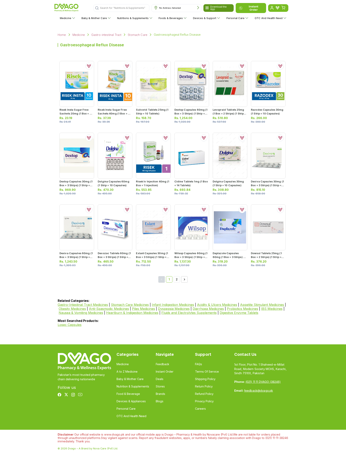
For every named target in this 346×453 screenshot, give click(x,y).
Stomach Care (137, 34)
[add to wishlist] (88, 66)
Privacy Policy (204, 401)
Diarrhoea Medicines (208, 309)
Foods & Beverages (171, 18)
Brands (160, 393)
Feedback (162, 364)
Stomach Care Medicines (130, 305)
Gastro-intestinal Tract (106, 34)
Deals (159, 379)
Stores (160, 386)
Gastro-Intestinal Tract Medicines (83, 305)
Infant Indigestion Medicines (173, 305)
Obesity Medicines (72, 309)
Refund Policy (204, 393)
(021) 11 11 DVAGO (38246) (263, 381)
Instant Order (253, 8)
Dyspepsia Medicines (174, 309)
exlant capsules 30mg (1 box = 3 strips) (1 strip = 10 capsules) (152, 257)
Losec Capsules (69, 325)
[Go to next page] (184, 279)
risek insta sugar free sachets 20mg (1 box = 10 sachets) (76, 113)
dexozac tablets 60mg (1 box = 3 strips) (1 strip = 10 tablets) (114, 257)
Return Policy (204, 386)
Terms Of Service (207, 371)
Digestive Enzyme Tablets (239, 313)
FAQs (198, 364)
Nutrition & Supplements (133, 386)
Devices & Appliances (131, 401)
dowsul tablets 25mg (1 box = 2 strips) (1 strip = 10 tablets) (266, 257)
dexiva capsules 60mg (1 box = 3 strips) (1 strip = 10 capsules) (76, 257)
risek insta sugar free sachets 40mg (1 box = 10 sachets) (114, 113)
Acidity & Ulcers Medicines (217, 305)
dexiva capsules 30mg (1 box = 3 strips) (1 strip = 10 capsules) (267, 185)
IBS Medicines (272, 309)
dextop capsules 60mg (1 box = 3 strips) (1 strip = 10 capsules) (191, 113)
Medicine (65, 18)
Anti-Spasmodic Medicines (109, 309)
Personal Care (235, 18)
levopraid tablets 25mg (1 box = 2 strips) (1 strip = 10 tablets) (229, 113)
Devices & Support (204, 18)
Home (62, 34)
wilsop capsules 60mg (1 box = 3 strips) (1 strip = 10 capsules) (191, 257)
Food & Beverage (128, 393)
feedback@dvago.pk (258, 390)
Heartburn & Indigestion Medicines (132, 313)
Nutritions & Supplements (133, 18)
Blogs (159, 401)
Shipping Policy (205, 379)
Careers (200, 408)
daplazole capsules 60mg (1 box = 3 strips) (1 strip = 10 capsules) (229, 257)
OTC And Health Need (269, 18)
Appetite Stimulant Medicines (262, 305)
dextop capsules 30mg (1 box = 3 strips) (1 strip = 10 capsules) (76, 185)
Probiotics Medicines (242, 309)
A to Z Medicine (127, 371)
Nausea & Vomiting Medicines (81, 313)
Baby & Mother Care (94, 18)
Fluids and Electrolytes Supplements (189, 313)
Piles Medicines (143, 309)
